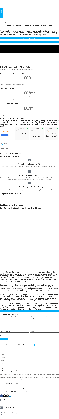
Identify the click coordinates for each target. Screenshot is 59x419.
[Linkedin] (10, 395)
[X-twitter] (4, 395)
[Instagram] (7, 395)
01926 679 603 (7, 402)
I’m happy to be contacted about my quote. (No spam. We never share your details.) (15, 334)
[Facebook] (1, 395)
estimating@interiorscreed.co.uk (10, 409)
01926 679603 (3, 22)
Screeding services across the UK (10, 415)
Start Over (10, 338)
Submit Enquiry (4, 338)
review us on (4, 134)
